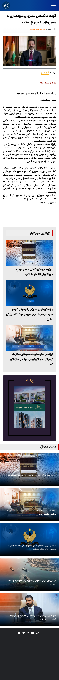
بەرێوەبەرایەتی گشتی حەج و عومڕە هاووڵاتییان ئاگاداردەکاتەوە (34, 272)
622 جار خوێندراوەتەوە (36, 29)
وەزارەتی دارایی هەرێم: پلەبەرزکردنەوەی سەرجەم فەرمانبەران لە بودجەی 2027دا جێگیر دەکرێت (29, 314)
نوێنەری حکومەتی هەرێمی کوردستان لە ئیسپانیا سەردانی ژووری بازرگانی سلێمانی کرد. (31, 359)
